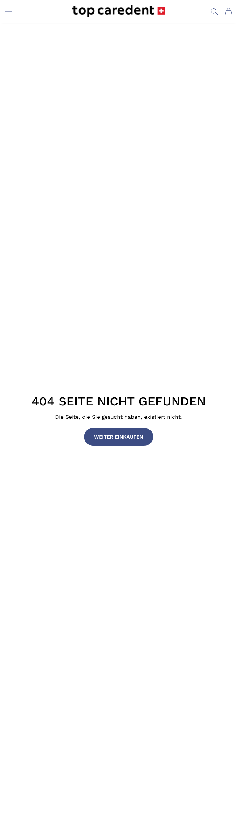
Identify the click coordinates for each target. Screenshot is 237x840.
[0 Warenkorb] (228, 11)
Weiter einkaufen (118, 437)
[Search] (214, 11)
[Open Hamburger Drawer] (8, 11)
